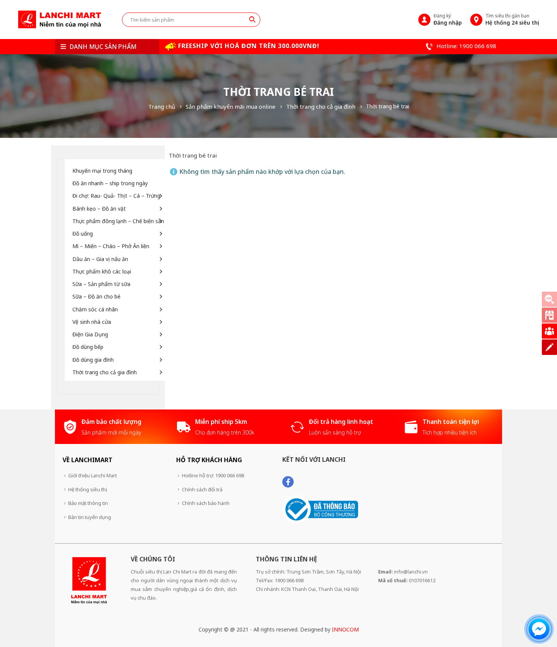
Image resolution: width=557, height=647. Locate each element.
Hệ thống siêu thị (87, 489)
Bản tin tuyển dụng (89, 517)
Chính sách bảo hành (206, 503)
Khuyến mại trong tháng (102, 170)
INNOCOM (345, 629)
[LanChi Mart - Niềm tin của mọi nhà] (59, 19)
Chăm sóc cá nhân (95, 309)
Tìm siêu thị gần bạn (512, 19)
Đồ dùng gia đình (93, 359)
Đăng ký (447, 19)
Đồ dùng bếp (87, 346)
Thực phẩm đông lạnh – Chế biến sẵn (118, 221)
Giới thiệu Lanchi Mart (92, 475)
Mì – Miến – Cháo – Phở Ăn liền (110, 246)
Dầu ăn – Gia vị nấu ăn (100, 259)
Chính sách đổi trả (202, 489)
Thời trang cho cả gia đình (104, 372)
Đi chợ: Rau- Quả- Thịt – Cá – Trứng (116, 195)
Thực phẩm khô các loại (101, 271)
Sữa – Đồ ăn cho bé (96, 296)
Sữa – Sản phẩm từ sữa (101, 284)
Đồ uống (82, 233)
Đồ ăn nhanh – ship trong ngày (110, 183)
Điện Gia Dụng (90, 334)
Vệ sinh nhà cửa (91, 321)
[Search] (252, 19)
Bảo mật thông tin (88, 503)
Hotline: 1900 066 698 (465, 46)
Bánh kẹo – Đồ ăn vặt (99, 208)
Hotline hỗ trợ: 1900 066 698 (213, 475)
